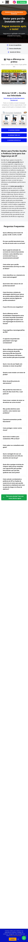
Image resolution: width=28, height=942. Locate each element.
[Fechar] (18, 939)
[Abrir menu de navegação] (2, 2)
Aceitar (13, 939)
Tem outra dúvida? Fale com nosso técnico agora (15, 497)
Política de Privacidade (15, 935)
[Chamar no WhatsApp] (24, 938)
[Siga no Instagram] (14, 2)
